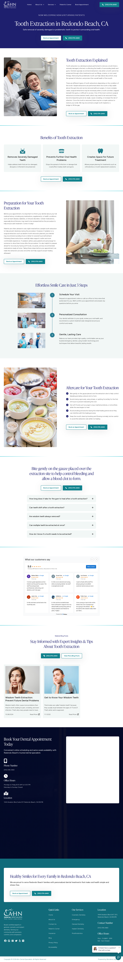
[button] (39, 4)
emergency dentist (71, 341)
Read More (35, 714)
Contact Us (52, 924)
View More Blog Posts (72, 656)
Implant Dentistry (78, 929)
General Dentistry (78, 924)
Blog (50, 938)
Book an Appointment (51, 38)
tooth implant (103, 103)
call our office (87, 298)
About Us (52, 919)
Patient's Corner (65, 4)
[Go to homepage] (10, 4)
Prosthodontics (77, 933)
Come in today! (28, 224)
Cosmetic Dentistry (78, 915)
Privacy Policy (53, 942)
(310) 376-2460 (50, 656)
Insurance (52, 933)
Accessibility (53, 947)
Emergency (76, 919)
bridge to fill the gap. (73, 105)
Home (29, 4)
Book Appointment (82, 4)
